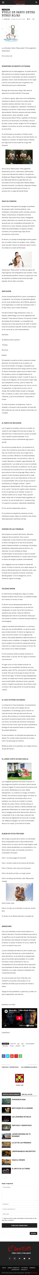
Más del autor (27, 1094)
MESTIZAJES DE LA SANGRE (22, 1108)
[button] (36, 2)
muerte (12, 1045)
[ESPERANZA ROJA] (6, 1101)
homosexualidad (30, 1043)
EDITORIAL (4, 1121)
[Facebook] (10, 1258)
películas (18, 1045)
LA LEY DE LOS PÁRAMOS (21, 1143)
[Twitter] (24, 1258)
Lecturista (24, 1268)
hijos (22, 1043)
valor (23, 1045)
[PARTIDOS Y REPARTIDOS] (6, 1127)
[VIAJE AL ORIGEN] (6, 1162)
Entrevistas (5, 1138)
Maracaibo (5, 1045)
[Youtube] (29, 1258)
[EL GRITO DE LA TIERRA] (6, 1171)
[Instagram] (14, 1258)
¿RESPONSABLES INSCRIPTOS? (24, 1151)
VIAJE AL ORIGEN (18, 1160)
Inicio (3, 6)
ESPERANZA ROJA (18, 1099)
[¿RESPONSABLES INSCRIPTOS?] (6, 1153)
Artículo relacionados (11, 1094)
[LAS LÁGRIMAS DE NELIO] (6, 1119)
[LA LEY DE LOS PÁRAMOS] (6, 1145)
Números (32, 1268)
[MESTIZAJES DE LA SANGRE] (6, 1110)
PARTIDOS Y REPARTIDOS (10, 1067)
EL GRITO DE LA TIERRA (21, 1169)
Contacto (24, 1269)
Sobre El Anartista (13, 1268)
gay (18, 1043)
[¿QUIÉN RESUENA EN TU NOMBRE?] (6, 1136)
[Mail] (19, 1258)
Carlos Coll (7, 19)
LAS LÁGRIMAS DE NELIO (29, 1067)
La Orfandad (9, 6)
